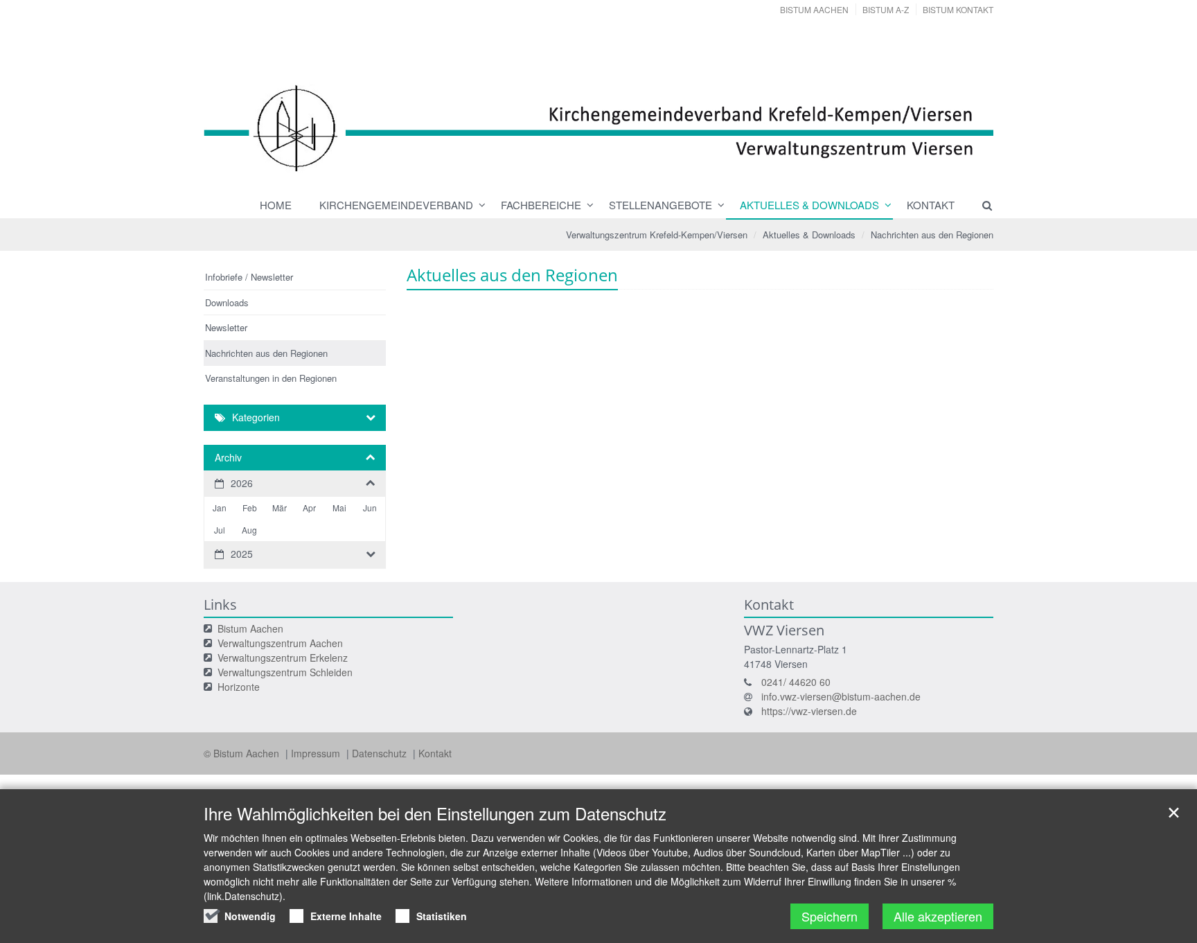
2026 (242, 483)
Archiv (228, 457)
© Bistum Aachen (243, 753)
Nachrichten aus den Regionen (932, 234)
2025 (242, 554)
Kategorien (256, 417)
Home (276, 204)
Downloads (227, 302)
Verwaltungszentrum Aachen (280, 643)
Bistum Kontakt (958, 9)
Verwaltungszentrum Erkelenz (283, 657)
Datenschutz (380, 753)
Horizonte (239, 687)
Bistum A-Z (885, 9)
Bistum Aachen (814, 9)
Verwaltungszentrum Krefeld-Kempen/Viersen (656, 234)
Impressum (317, 753)
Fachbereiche (541, 204)
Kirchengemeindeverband (396, 204)
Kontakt (931, 204)
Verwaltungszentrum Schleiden (285, 672)
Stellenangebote (660, 204)
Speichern (829, 916)
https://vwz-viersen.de (809, 711)
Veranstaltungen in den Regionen (271, 378)
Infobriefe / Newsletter (249, 276)
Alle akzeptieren (938, 916)
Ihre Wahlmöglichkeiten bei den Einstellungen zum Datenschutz (435, 813)
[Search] (980, 205)
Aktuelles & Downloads (809, 204)
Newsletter (226, 327)
